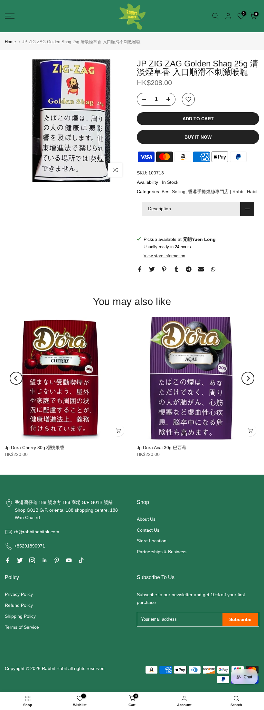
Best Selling (173, 191)
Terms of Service (22, 627)
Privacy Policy (19, 594)
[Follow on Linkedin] (44, 560)
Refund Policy (19, 605)
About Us (146, 519)
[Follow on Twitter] (20, 560)
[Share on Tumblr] (176, 269)
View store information (164, 255)
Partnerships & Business (161, 551)
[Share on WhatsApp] (213, 269)
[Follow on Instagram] (32, 560)
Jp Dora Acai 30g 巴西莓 (161, 447)
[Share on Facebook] (140, 269)
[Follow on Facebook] (8, 560)
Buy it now (198, 137)
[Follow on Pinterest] (57, 560)
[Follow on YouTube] (69, 560)
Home (10, 41)
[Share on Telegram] (189, 269)
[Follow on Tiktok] (81, 560)
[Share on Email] (201, 269)
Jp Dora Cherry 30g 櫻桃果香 (34, 447)
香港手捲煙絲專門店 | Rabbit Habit (223, 191)
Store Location (151, 540)
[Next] (247, 378)
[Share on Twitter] (152, 269)
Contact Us (148, 530)
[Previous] (16, 378)
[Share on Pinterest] (164, 269)
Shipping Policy (20, 616)
